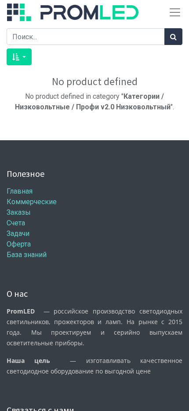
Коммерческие (32, 202)
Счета (16, 223)
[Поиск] (173, 36)
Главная (20, 191)
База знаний (27, 254)
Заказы (19, 212)
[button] (19, 57)
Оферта (19, 244)
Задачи (18, 233)
